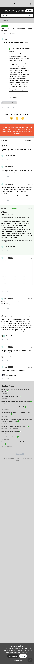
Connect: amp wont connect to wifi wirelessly (15, 401)
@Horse (11, 51)
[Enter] (3, 15)
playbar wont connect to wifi (10, 431)
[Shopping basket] (30, 3)
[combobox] (17, 15)
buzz (5, 146)
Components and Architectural (10, 428)
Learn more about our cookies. (19, 652)
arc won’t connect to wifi (9, 437)
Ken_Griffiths (8, 208)
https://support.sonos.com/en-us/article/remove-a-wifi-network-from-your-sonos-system (18, 91)
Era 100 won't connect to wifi (10, 396)
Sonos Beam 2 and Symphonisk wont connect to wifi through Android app (16, 420)
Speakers (5, 21)
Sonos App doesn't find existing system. (14, 426)
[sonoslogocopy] (17, 3)
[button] (2, 11)
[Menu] (3, 3)
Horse (6, 39)
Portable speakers (6, 446)
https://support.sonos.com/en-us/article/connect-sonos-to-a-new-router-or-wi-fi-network (19, 58)
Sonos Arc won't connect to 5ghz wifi (13, 407)
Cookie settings (19, 458)
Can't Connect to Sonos (9, 103)
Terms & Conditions (8, 458)
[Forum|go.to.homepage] (13, 10)
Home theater (5, 409)
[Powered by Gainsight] (17, 454)
